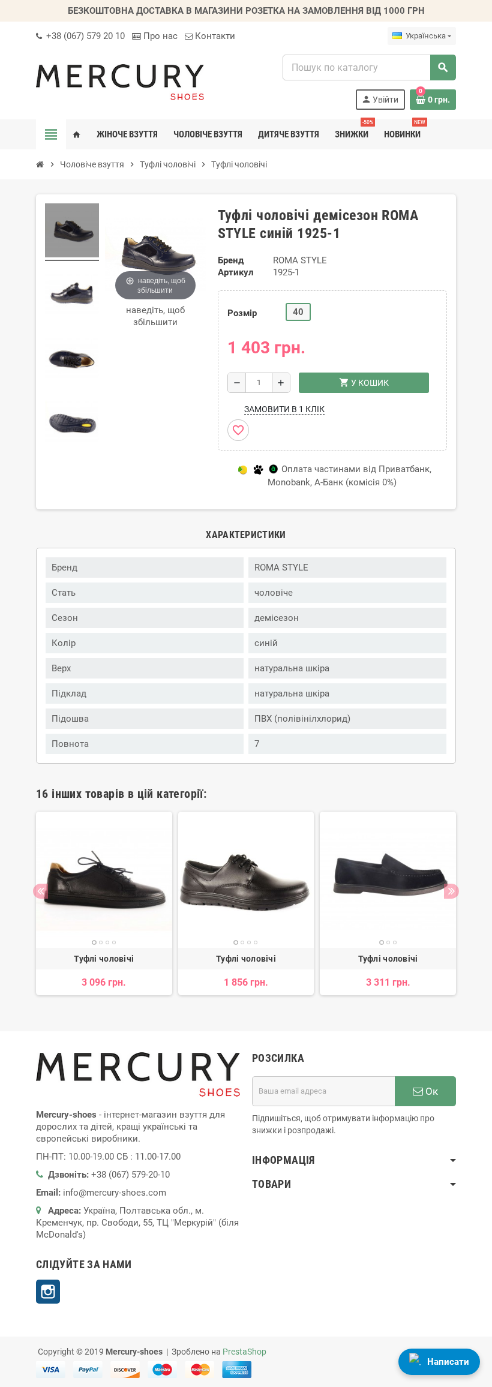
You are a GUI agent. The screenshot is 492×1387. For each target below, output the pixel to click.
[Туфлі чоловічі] (104, 880)
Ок (430, 1091)
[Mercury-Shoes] (120, 81)
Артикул (236, 272)
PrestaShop (244, 1351)
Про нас (159, 36)
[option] (104, 903)
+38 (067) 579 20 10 (84, 36)
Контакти (214, 36)
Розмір (242, 313)
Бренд (231, 260)
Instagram (48, 1292)
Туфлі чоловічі (104, 958)
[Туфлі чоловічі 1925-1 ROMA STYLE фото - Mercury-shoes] (72, 232)
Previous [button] (40, 891)
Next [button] (451, 891)
